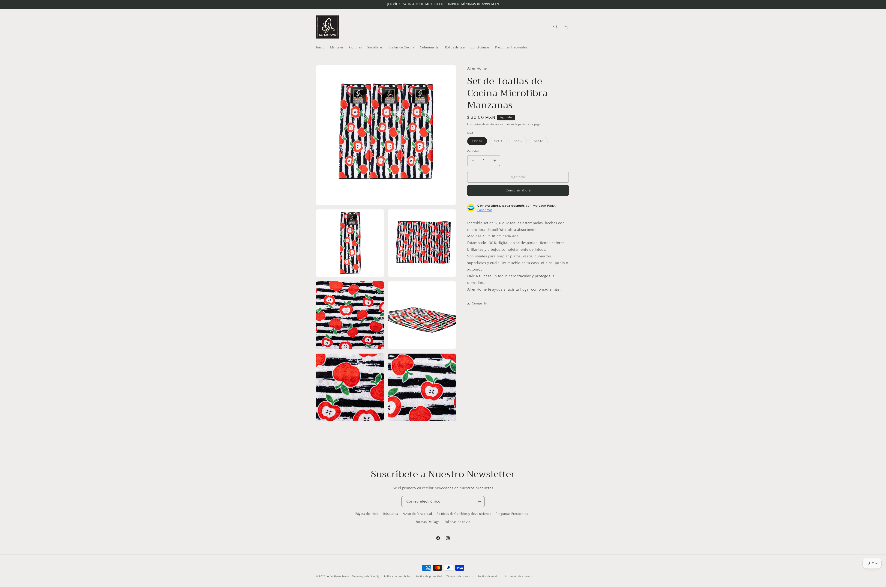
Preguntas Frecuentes (512, 514)
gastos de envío (483, 124)
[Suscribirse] (479, 501)
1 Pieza (479, 142)
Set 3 (500, 142)
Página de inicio (367, 514)
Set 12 (541, 142)
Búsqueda (390, 514)
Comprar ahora (518, 190)
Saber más (484, 210)
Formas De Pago (428, 522)
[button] (556, 27)
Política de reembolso (397, 576)
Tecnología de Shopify (366, 576)
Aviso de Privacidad (417, 514)
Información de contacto (518, 576)
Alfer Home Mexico (339, 576)
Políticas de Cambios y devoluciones (464, 514)
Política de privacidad (429, 576)
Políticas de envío (457, 522)
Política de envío (488, 576)
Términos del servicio (459, 576)
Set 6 (520, 142)
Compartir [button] (479, 303)
